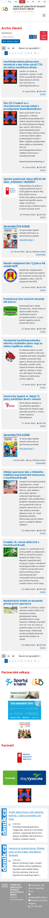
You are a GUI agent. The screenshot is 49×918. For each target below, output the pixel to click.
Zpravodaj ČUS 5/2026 (17, 434)
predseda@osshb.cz (37, 897)
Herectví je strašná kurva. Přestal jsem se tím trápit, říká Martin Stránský (26, 852)
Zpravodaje (40, 254)
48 (13, 48)
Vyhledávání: (7, 33)
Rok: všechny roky (10, 41)
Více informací (26, 239)
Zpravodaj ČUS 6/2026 (17, 226)
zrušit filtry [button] (43, 36)
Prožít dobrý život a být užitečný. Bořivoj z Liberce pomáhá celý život (26, 815)
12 (4, 48)
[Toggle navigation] (43, 15)
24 (8, 48)
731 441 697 (36, 906)
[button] (35, 37)
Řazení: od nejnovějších (29, 48)
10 (35, 53)
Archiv (42, 94)
